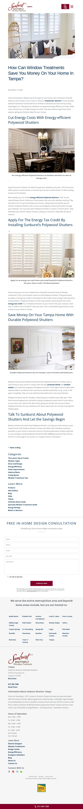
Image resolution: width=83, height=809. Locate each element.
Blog (10, 493)
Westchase (40, 623)
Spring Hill (39, 629)
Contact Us (12, 763)
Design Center (14, 749)
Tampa (51, 640)
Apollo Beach (13, 616)
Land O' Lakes (54, 616)
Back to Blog (15, 447)
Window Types (14, 461)
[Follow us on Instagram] (17, 772)
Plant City (39, 640)
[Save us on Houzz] (21, 772)
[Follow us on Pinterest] (13, 772)
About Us (11, 760)
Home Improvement (16, 469)
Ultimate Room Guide (17, 502)
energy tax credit (15, 304)
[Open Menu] (71, 6)
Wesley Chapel (54, 623)
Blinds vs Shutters (15, 510)
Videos (10, 499)
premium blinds (53, 385)
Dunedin (12, 633)
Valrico (64, 623)
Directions (12, 678)
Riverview (12, 640)
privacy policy (31, 591)
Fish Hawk (66, 629)
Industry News (14, 472)
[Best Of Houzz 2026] (41, 788)
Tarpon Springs (14, 629)
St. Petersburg (27, 629)
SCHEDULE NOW (41, 583)
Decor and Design (15, 464)
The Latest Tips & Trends (18, 458)
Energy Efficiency (15, 466)
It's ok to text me (16, 577)
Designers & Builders (16, 755)
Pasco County (67, 616)
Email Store (12, 687)
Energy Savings (14, 507)
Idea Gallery (13, 490)
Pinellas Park (27, 616)
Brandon (39, 633)
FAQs (10, 496)
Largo (51, 629)
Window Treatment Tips (18, 478)
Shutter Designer (15, 744)
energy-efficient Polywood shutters (44, 197)
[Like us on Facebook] (9, 772)
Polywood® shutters (53, 101)
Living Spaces (13, 475)
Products (11, 488)
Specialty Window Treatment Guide (22, 505)
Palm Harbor (26, 623)
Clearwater (26, 633)
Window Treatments (16, 746)
